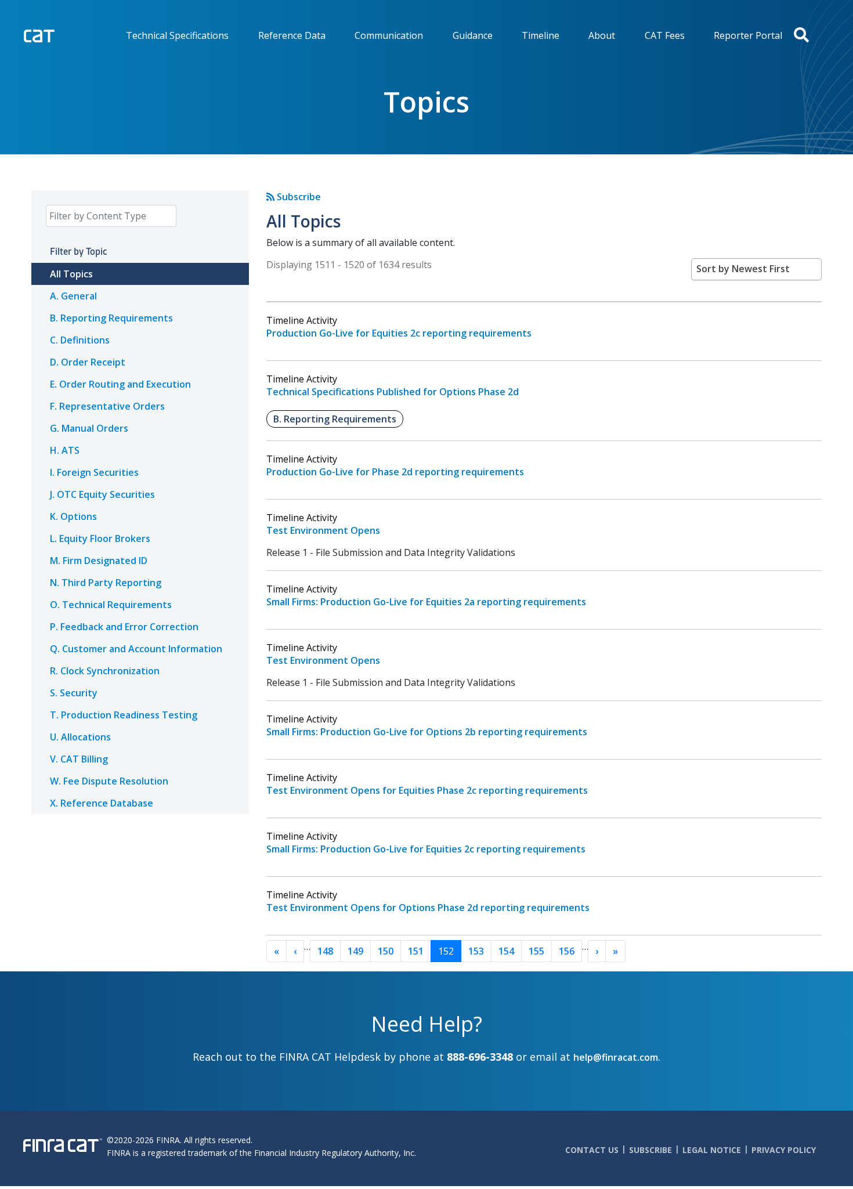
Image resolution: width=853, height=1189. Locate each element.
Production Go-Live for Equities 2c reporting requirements (399, 333)
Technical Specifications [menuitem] (177, 35)
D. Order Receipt (87, 362)
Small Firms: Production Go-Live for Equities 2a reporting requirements (426, 601)
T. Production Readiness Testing (123, 715)
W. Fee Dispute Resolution (109, 781)
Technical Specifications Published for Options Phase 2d (392, 391)
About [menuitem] (601, 35)
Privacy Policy (783, 1149)
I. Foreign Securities (94, 472)
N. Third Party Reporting (105, 582)
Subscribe (297, 196)
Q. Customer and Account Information (136, 648)
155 (536, 951)
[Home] (63, 34)
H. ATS (64, 450)
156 (566, 951)
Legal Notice (711, 1149)
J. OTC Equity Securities (102, 494)
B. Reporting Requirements (111, 318)
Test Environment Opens (323, 530)
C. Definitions (80, 340)
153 (476, 951)
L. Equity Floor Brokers (100, 538)
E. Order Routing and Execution (120, 384)
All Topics (71, 274)
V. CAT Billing (79, 759)
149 (355, 951)
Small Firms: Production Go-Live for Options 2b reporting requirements (426, 731)
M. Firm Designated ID (98, 560)
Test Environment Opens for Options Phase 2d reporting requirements (428, 907)
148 (325, 951)
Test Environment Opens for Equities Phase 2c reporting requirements (427, 790)
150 (385, 951)
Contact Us (592, 1149)
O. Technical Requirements (111, 604)
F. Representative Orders (107, 406)
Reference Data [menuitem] (292, 35)
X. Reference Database (101, 803)
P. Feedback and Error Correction (124, 626)
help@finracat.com (615, 1057)
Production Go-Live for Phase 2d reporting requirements (395, 471)
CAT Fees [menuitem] (665, 35)
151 (416, 951)
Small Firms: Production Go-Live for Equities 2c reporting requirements (425, 849)
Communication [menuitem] (389, 35)
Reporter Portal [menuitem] (748, 35)
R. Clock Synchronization (105, 670)
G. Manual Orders (89, 428)
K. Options (73, 516)
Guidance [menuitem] (473, 35)
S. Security (73, 692)
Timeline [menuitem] (540, 35)
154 (506, 951)
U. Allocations (80, 737)
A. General (73, 296)
